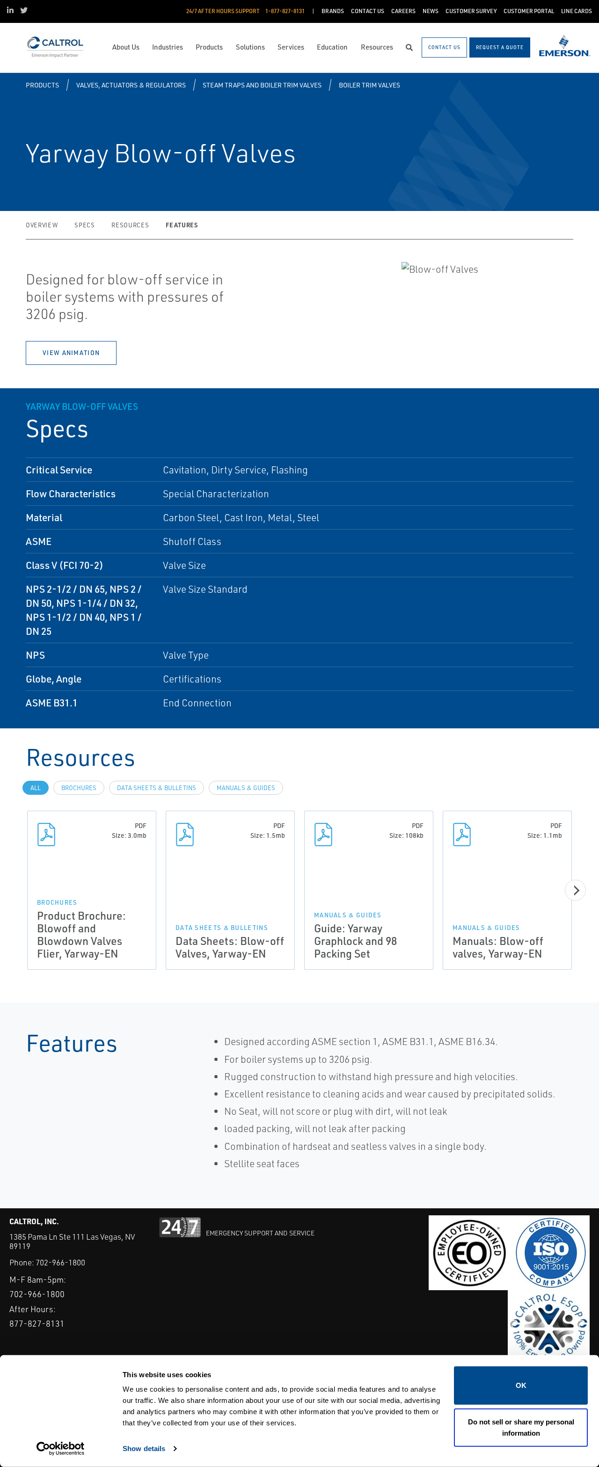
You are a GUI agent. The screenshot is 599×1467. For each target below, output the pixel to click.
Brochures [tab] (78, 788)
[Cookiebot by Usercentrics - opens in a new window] (61, 1449)
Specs (84, 225)
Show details (144, 1448)
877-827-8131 (37, 1323)
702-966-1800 (60, 1262)
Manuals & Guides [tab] (246, 788)
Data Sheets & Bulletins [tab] (156, 788)
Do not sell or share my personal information (521, 1427)
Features (181, 225)
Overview (42, 225)
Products (42, 85)
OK (521, 1385)
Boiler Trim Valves (369, 85)
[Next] (575, 890)
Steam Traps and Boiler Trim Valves (262, 85)
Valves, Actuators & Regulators (131, 85)
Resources (130, 225)
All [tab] (35, 788)
